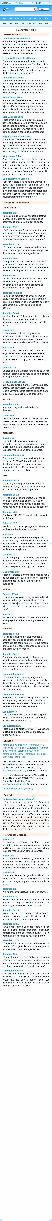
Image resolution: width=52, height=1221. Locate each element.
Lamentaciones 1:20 (13, 674)
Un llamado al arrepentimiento (19, 799)
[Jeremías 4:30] (3, 549)
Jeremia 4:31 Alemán (28, 751)
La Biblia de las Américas (16, 38)
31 (3, 817)
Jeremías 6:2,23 (11, 404)
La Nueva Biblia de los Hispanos (20, 58)
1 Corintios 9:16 (11, 572)
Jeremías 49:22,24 (12, 293)
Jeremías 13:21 (11, 227)
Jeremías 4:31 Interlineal (15, 745)
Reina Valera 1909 (12, 97)
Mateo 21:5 (8, 415)
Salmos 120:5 (10, 523)
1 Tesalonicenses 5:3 (14, 382)
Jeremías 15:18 (11, 495)
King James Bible (12, 156)
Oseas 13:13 (9, 367)
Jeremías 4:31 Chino (13, 754)
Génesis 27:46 (10, 594)
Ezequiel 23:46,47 (12, 726)
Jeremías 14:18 (11, 634)
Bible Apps (8, 757)
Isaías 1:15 (8, 438)
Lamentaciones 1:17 (13, 455)
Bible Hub (20, 757)
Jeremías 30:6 (10, 258)
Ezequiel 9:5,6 (10, 712)
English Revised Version (16, 179)
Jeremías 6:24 (10, 213)
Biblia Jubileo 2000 (13, 117)
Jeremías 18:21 (11, 654)
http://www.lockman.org (14, 770)
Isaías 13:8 (8, 330)
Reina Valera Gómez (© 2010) (18, 788)
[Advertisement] (26, 1009)
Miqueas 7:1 (9, 554)
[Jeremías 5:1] (49, 549)
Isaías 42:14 (9, 872)
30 (5, 802)
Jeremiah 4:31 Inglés (36, 754)
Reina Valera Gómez (13, 77)
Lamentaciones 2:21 (13, 694)
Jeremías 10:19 (11, 480)
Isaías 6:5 (8, 534)
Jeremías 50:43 (11, 313)
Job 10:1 (7, 614)
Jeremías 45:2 (10, 512)
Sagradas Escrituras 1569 (16, 136)
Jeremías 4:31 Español (26, 748)
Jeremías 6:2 (9, 889)
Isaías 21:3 (8, 347)
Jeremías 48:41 (11, 275)
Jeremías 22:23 (11, 244)
